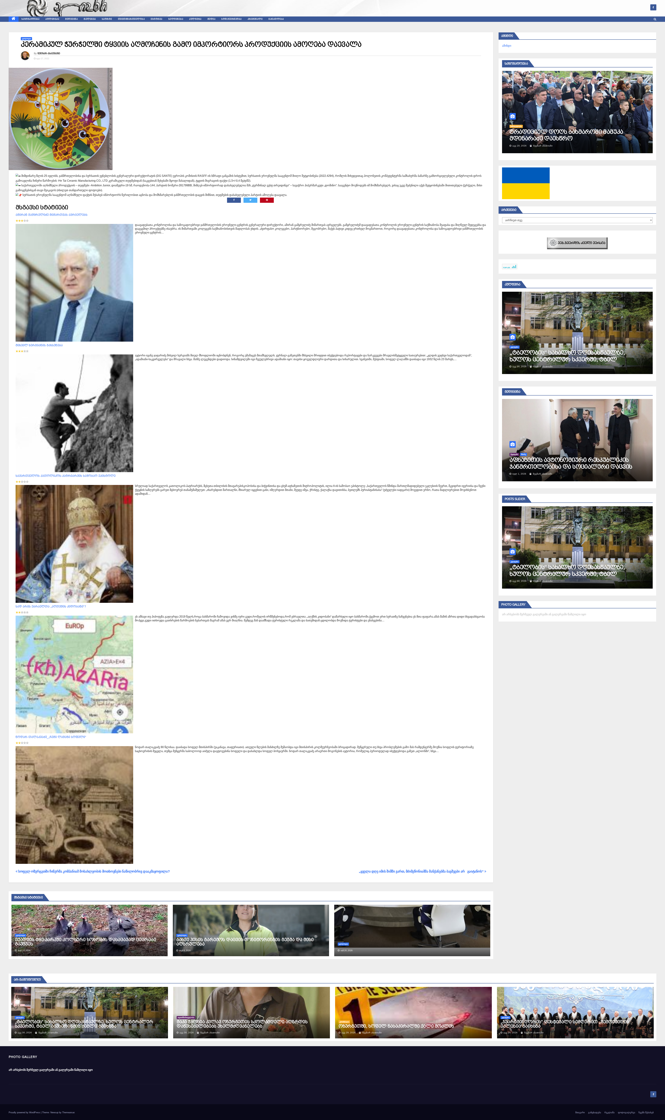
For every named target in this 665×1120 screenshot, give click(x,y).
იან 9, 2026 (518, 474)
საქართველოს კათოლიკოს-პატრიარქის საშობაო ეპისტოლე (66, 475)
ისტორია (156, 19)
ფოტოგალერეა (626, 1112)
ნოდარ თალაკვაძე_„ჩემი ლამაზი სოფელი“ (51, 737)
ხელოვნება (175, 19)
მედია (211, 19)
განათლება (276, 19)
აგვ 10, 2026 (519, 366)
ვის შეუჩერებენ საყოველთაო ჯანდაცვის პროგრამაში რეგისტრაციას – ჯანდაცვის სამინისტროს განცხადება (570, 467)
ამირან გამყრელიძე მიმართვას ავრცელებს (51, 214)
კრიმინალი (255, 19)
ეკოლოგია (26, 39)
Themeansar (68, 1112)
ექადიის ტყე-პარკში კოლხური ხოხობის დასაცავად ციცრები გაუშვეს (85, 942)
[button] (655, 19)
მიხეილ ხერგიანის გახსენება (39, 345)
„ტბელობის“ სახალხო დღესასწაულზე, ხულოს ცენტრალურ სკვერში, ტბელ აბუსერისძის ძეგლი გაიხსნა (84, 1024)
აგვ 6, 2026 (519, 146)
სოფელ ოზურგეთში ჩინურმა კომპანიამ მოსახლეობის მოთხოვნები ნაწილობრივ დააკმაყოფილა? (93, 871)
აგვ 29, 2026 (519, 581)
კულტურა (195, 19)
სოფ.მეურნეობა (231, 19)
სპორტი (107, 19)
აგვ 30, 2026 (25, 1032)
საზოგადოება (30, 19)
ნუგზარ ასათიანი (49, 53)
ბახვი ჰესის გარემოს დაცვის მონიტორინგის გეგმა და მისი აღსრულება (245, 942)
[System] (577, 243)
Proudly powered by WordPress (25, 1112)
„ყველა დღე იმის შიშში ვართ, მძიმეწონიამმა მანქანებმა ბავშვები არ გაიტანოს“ (421, 871)
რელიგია (90, 19)
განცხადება (594, 1112)
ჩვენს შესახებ (646, 1112)
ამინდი (506, 45)
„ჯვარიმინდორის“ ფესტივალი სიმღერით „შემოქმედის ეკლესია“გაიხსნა (571, 570)
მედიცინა (71, 19)
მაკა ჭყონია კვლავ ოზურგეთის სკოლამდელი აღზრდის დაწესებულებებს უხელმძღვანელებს (242, 1024)
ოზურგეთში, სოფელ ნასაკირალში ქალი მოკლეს (396, 1026)
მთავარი (580, 1112)
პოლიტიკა (52, 19)
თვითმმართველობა (131, 19)
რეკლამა (609, 1112)
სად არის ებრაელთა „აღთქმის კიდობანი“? (51, 606)
